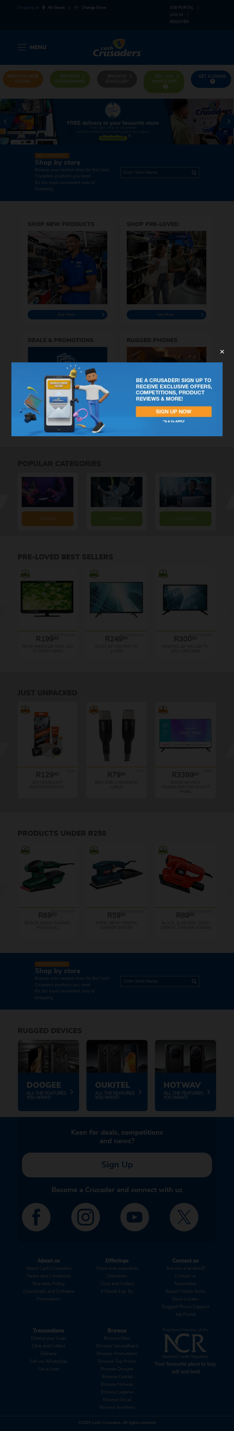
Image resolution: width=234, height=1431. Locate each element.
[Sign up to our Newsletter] (117, 399)
